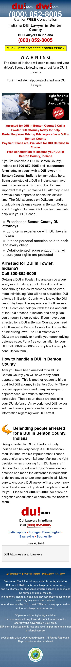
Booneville (44, 536)
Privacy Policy (53, 574)
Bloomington (51, 532)
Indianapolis (17, 532)
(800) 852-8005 (35, 13)
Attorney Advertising (23, 574)
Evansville (26, 536)
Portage (34, 532)
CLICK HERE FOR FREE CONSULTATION (36, 48)
